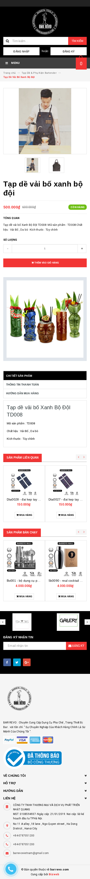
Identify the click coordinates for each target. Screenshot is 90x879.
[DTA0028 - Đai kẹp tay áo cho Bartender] (24, 482)
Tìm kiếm (77, 41)
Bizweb (54, 874)
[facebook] (7, 662)
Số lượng (10, 239)
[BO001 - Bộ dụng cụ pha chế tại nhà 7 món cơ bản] (24, 559)
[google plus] (27, 662)
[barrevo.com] (45, 700)
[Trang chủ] (45, 22)
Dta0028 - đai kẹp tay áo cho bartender (34, 499)
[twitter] (17, 662)
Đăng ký (69, 51)
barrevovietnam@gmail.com (31, 853)
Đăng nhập (21, 51)
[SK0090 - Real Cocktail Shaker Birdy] (65, 559)
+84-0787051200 (24, 835)
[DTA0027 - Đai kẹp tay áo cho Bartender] (65, 482)
